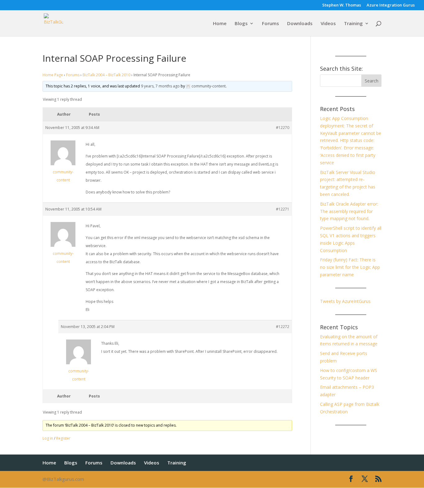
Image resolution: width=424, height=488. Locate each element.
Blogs (241, 23)
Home (220, 23)
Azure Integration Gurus (391, 5)
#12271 (282, 209)
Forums (270, 23)
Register (63, 438)
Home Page (53, 75)
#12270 (282, 127)
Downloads (300, 23)
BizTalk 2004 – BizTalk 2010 (106, 75)
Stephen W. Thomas (341, 5)
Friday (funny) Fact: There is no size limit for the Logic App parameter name (350, 267)
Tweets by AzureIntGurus (345, 301)
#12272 (282, 326)
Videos (328, 23)
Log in (48, 438)
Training (353, 23)
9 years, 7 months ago (160, 86)
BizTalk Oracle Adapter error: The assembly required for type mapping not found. (349, 211)
